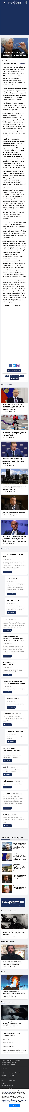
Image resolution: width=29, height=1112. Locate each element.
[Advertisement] (14, 20)
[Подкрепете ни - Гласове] (13, 902)
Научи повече (14, 1109)
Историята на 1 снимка (8, 1085)
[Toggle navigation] (25, 2)
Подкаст (4, 1075)
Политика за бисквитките (8, 1064)
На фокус (4, 1073)
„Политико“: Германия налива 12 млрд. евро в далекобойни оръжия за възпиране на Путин (14, 487)
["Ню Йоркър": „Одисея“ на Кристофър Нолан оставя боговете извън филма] (14, 982)
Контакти (9, 1060)
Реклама (3, 1060)
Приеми (15, 1105)
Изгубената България (9, 911)
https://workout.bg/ (8, 1046)
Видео (3, 1083)
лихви (21, 376)
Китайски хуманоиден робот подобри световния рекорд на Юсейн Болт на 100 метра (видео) (14, 433)
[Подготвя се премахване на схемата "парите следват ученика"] (14, 502)
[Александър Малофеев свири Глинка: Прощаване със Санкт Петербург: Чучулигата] (14, 1012)
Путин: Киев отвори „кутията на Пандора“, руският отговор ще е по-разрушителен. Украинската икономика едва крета (13, 407)
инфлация (14, 376)
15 (24, 60)
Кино (3, 971)
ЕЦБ (8, 376)
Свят (3, 1080)
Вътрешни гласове (7, 941)
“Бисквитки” (8, 1092)
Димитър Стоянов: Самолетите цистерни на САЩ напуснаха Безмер (19, 887)
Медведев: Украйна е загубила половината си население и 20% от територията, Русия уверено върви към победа (13, 460)
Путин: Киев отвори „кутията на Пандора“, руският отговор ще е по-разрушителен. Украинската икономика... (20, 856)
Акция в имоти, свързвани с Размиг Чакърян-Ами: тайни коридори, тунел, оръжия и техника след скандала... (19, 845)
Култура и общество (14, 1073)
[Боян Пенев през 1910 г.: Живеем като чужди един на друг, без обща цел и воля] (14, 921)
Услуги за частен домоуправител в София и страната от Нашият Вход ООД (14, 1051)
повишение (15, 378)
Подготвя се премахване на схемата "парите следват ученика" (13, 513)
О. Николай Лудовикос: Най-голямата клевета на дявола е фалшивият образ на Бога (12, 962)
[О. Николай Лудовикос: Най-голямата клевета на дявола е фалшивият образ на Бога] (14, 952)
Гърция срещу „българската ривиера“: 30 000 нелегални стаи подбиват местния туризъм (19, 867)
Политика (4, 1078)
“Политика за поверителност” (10, 1100)
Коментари (12, 1080)
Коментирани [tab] (16, 837)
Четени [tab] (5, 837)
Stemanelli (5, 1039)
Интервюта (12, 1078)
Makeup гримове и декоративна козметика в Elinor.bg (11, 1034)
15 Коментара (15, 370)
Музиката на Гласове (8, 1002)
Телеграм (22, 64)
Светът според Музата (8, 1088)
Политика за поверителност (8, 1062)
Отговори (8, 572)
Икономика (12, 1075)
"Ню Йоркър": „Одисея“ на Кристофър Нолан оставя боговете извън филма (14, 993)
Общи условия (17, 1060)
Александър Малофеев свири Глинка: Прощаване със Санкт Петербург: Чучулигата (12, 1023)
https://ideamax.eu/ (7, 1043)
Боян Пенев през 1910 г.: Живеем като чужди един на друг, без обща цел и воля (14, 932)
